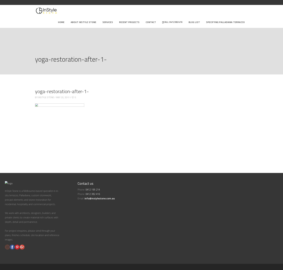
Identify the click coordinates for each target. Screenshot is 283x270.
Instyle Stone (46, 97)
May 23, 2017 (63, 97)
